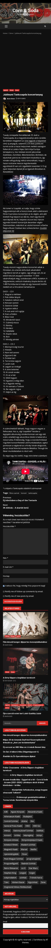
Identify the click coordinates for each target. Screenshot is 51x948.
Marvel (24, 849)
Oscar (24, 854)
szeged (23, 873)
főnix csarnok (14, 493)
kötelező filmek (11, 844)
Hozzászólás (9, 526)
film (32, 821)
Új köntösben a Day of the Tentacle (20, 499)
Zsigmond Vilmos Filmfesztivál (17, 887)
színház (23, 877)
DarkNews (38, 939)
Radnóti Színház (28, 863)
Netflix (33, 849)
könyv (39, 835)
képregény (28, 835)
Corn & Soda (25, 10)
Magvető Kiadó (11, 849)
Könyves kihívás (11, 840)
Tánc (6, 882)
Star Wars (33, 868)
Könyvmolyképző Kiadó (32, 840)
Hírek (11, 90)
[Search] (45, 26)
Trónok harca (36, 877)
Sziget (32, 873)
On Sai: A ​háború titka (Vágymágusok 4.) (21, 752)
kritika (17, 835)
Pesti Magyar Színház (13, 859)
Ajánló (6, 90)
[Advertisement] (25, 61)
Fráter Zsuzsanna (11, 768)
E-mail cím (8, 567)
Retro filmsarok (11, 868)
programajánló (33, 859)
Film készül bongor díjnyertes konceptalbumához (25, 625)
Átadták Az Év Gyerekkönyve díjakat (19, 756)
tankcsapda (32, 493)
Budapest (15, 705)
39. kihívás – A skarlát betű (16, 506)
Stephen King (10, 873)
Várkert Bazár (18, 882)
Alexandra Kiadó (35, 812)
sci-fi (23, 868)
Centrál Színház (11, 821)
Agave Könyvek (17, 812)
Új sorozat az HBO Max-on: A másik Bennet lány (24, 747)
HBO (28, 826)
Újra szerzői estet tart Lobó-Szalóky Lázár (25, 697)
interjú (7, 830)
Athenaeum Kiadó (12, 816)
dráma (24, 821)
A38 (5, 812)
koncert (24, 493)
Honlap (6, 576)
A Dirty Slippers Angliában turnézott (25, 661)
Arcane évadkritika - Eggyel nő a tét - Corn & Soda (25, 780)
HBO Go (36, 826)
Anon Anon (11, 99)
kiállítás (40, 830)
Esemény (23, 705)
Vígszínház (32, 882)
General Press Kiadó (13, 826)
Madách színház (28, 844)
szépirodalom (10, 877)
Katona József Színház (23, 830)
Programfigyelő (11, 863)
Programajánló (38, 705)
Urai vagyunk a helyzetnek (35, 140)
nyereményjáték (11, 854)
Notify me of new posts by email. (19, 596)
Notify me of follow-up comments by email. (24, 591)
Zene (17, 90)
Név (5, 558)
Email (5, 922)
